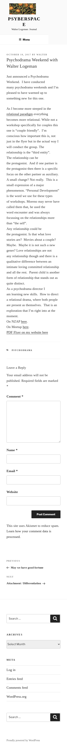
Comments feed (17, 687)
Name (12, 450)
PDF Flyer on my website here (27, 332)
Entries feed (15, 679)
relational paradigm (20, 114)
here (24, 321)
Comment (15, 396)
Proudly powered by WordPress (23, 740)
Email (12, 471)
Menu (26, 39)
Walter (41, 54)
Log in (11, 670)
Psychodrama (22, 350)
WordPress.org (16, 696)
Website (12, 492)
